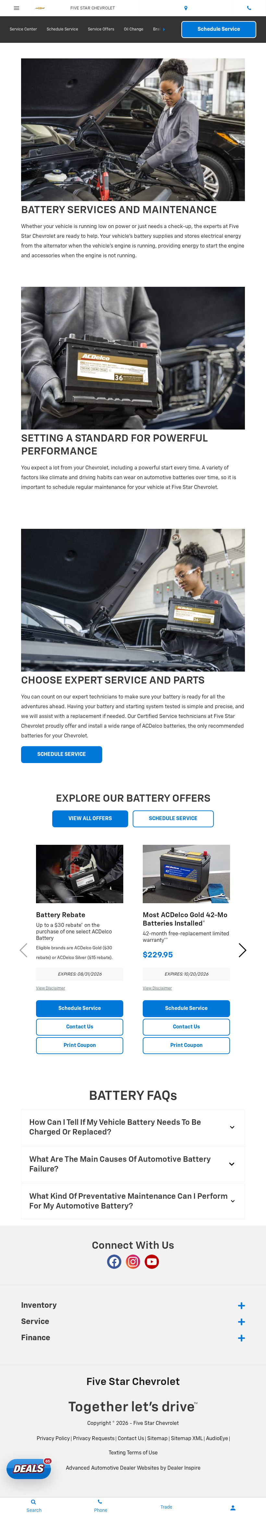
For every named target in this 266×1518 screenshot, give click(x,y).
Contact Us (79, 1027)
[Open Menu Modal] (16, 8)
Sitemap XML (187, 1438)
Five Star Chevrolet (156, 1423)
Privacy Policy (53, 1438)
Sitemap (157, 1438)
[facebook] (114, 1262)
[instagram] (133, 1262)
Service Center (23, 29)
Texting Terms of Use (133, 1453)
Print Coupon (80, 1045)
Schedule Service (62, 29)
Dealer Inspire (183, 1468)
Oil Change (133, 29)
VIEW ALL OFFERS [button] (90, 818)
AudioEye (217, 1438)
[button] (242, 950)
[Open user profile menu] (233, 1508)
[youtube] (152, 1262)
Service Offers (101, 29)
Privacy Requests (94, 1438)
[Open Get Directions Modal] (186, 8)
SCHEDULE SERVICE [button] (61, 754)
